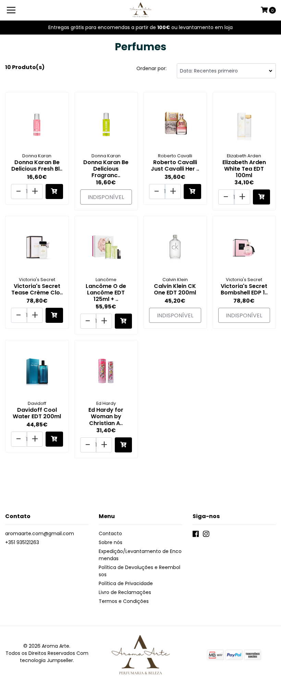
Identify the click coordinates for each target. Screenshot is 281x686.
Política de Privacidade (126, 583)
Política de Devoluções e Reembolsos (139, 571)
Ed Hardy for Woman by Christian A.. (105, 416)
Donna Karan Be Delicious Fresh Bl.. (36, 165)
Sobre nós (110, 542)
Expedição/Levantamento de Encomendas (140, 555)
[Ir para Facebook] (196, 535)
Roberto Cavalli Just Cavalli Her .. (175, 165)
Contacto (110, 533)
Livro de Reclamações (125, 592)
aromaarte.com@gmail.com (39, 533)
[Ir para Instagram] (206, 535)
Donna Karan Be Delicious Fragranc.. (106, 168)
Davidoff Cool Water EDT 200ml (37, 413)
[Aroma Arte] (140, 10)
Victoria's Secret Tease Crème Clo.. (37, 289)
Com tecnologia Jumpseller (54, 657)
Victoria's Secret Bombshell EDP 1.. (244, 289)
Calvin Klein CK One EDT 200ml (175, 289)
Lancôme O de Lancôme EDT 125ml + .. (106, 292)
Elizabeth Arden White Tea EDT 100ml (244, 168)
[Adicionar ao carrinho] (54, 191)
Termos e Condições (124, 601)
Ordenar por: (151, 68)
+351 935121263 (22, 542)
